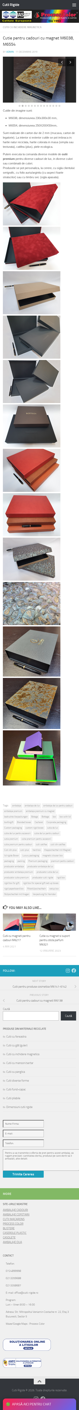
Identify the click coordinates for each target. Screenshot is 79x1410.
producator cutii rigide (42, 877)
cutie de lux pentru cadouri (46, 833)
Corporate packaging (56, 822)
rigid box (61, 877)
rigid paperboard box (14, 888)
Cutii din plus (10, 850)
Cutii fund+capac (16, 1089)
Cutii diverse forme (17, 1080)
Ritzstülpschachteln (36, 888)
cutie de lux (52, 827)
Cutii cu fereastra (16, 1036)
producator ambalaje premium (18, 872)
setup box (54, 888)
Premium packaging (37, 861)
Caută (6, 1009)
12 (53, 106)
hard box (37, 850)
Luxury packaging (30, 855)
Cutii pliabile (13, 1098)
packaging (9, 861)
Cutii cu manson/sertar (19, 1063)
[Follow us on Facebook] (74, 970)
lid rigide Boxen (11, 855)
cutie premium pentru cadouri (18, 844)
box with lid (65, 816)
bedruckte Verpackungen (16, 816)
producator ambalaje (14, 866)
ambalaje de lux (32, 805)
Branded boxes (24, 822)
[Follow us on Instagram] (67, 970)
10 (47, 106)
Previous (62, 62)
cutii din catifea (58, 844)
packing (21, 861)
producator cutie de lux (47, 872)
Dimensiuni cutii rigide (19, 1107)
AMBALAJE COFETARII (16, 1214)
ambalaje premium (13, 811)
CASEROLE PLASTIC (14, 1233)
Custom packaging (13, 827)
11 (50, 106)
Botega (34, 816)
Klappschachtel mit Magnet (57, 850)
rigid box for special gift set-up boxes (40, 883)
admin (10, 51)
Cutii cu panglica (15, 1072)
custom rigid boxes (35, 827)
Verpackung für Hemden (44, 894)
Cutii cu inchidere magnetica (22, 27)
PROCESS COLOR (13, 1223)
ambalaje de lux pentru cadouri (57, 805)
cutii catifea (41, 844)
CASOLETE (9, 1237)
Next (70, 62)
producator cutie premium (16, 877)
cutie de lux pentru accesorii (17, 833)
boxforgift (8, 822)
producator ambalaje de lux (40, 866)
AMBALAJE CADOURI (15, 1210)
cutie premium (11, 839)
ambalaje (16, 805)
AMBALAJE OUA (12, 1242)
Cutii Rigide (10, 4)
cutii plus (24, 850)
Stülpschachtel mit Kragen (16, 894)
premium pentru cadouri (62, 861)
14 (59, 106)
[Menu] (74, 5)
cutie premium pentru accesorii (36, 839)
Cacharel (39, 822)
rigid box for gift (11, 883)
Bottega (45, 816)
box (54, 816)
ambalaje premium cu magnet (40, 811)
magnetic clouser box (53, 855)
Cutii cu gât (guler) (16, 1045)
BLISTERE (9, 1228)
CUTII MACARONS (14, 1219)
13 (56, 106)
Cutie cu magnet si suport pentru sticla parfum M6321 (55, 940)
